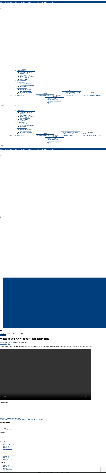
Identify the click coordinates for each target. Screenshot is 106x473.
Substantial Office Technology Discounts (10, 418)
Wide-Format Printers (25, 75)
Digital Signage (23, 86)
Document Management (26, 89)
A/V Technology (21, 82)
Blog (49, 102)
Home (10, 95)
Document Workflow (22, 88)
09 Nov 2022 (3, 344)
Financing (58, 95)
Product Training (69, 95)
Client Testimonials (53, 99)
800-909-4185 (18, 2)
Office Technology (21, 70)
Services (45, 93)
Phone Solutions (24, 79)
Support (71, 90)
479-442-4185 (3, 2)
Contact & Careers (52, 103)
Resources (91, 92)
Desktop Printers (24, 73)
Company (54, 96)
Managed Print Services (25, 91)
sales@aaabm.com (7, 449)
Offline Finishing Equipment (27, 76)
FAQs (85, 93)
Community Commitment (54, 101)
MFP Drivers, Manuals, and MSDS (92, 95)
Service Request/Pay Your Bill (72, 92)
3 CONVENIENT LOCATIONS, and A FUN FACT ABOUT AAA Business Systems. (21, 419)
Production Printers (21, 80)
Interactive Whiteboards (25, 83)
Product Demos (20, 95)
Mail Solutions (20, 93)
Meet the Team (52, 98)
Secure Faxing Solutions (26, 92)
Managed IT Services (25, 78)
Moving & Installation (70, 93)
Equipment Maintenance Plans (46, 95)
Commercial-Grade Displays (27, 85)
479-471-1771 (37, 2)
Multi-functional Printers (26, 72)
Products (24, 69)
